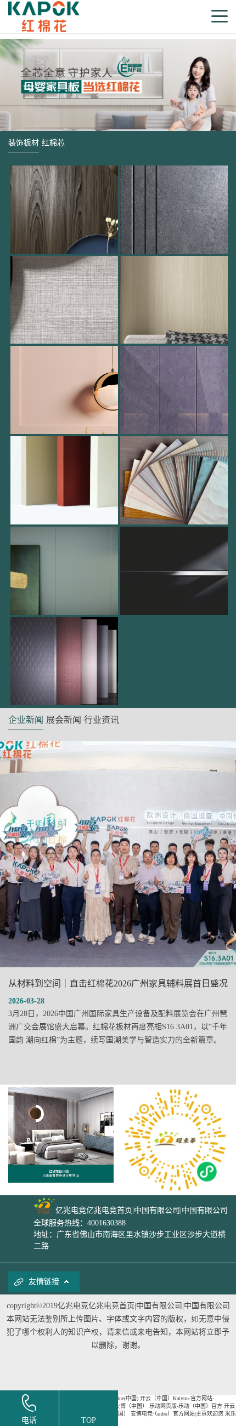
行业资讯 (101, 720)
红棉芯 (53, 143)
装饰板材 (23, 143)
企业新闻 (25, 720)
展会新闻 (63, 720)
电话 (29, 1420)
